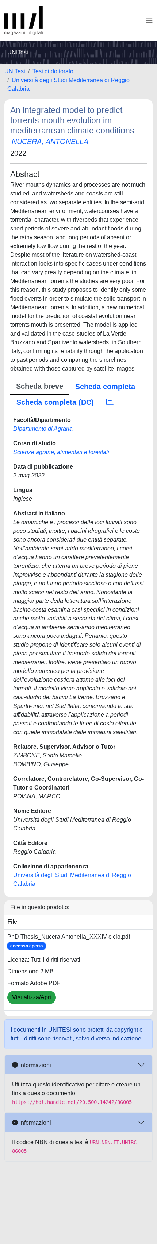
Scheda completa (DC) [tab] (55, 402)
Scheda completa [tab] (105, 387)
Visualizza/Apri (31, 997)
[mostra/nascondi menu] (149, 20)
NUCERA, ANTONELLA (50, 141)
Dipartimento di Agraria (43, 429)
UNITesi (14, 71)
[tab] (110, 402)
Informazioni (34, 1065)
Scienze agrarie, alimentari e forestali (61, 452)
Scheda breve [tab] (39, 386)
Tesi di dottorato (52, 71)
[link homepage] (26, 20)
